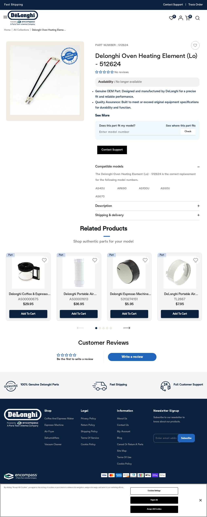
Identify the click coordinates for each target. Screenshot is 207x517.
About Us (122, 419)
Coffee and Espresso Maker (59, 419)
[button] (104, 72)
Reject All (154, 500)
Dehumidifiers (51, 438)
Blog (119, 438)
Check (188, 131)
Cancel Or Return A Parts (130, 444)
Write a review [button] (132, 356)
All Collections (21, 30)
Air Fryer (49, 431)
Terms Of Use (124, 457)
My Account (123, 431)
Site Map (122, 451)
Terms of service (90, 438)
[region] (103, 500)
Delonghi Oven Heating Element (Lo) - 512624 (146, 60)
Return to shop (126, 263)
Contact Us (123, 425)
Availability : (106, 82)
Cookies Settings (154, 491)
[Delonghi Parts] (24, 18)
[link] (195, 45)
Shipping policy (89, 431)
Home (7, 30)
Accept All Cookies (154, 509)
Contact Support (173, 5)
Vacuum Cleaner (52, 444)
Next (127, 327)
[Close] (200, 500)
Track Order (195, 5)
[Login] (180, 18)
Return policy (88, 425)
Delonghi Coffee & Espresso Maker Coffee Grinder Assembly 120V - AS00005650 (28, 294)
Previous (80, 327)
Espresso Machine (53, 425)
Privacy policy (88, 419)
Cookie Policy (88, 444)
